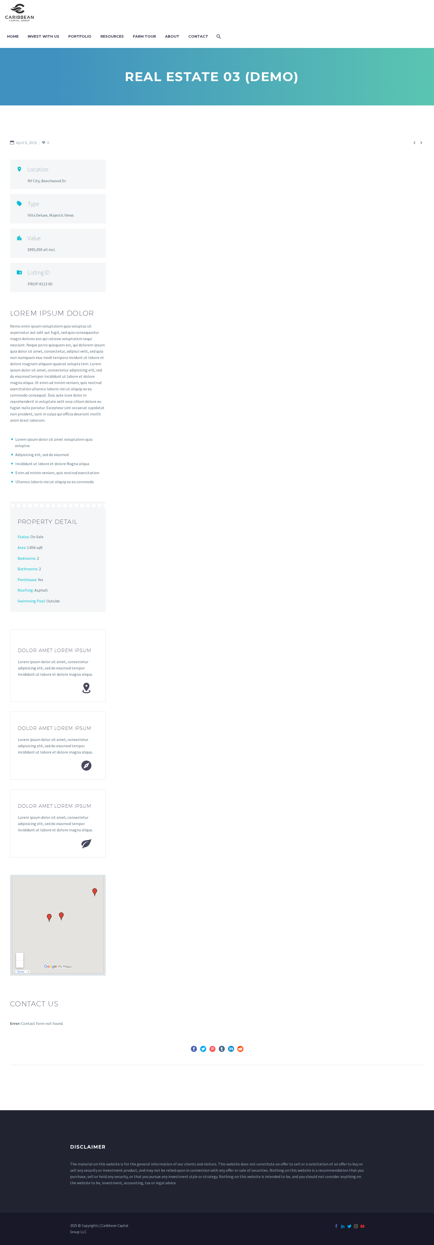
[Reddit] (240, 1049)
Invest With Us (43, 36)
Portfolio (79, 36)
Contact (198, 36)
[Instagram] (356, 1226)
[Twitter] (203, 1049)
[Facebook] (194, 1049)
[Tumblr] (222, 1049)
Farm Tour (144, 36)
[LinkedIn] (231, 1049)
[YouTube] (362, 1226)
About (172, 36)
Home (13, 36)
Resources (112, 36)
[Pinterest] (212, 1049)
